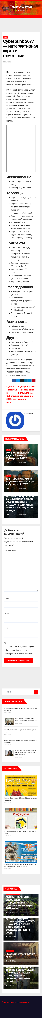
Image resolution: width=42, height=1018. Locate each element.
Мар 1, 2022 (11, 912)
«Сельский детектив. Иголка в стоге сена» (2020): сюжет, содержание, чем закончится (26, 752)
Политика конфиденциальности (15, 1002)
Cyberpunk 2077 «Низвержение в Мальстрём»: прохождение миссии (26, 392)
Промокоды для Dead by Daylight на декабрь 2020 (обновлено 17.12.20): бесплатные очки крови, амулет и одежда (20, 503)
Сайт (6, 628)
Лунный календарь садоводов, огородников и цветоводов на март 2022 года (19, 902)
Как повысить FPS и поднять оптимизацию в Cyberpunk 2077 (20, 481)
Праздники (10, 951)
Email (7, 613)
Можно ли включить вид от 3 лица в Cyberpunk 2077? (19, 455)
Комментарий (10, 550)
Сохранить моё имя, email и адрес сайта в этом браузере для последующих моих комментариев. (19, 650)
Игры (5, 37)
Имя (6, 599)
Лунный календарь (13, 893)
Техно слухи (21, 6)
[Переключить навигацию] (22, 16)
